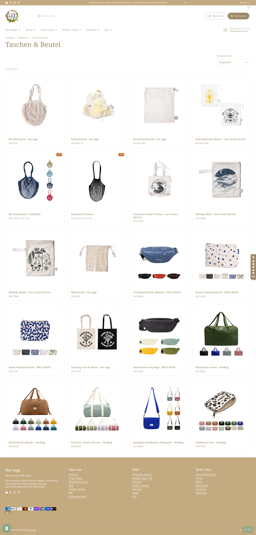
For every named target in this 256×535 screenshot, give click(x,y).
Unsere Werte (76, 478)
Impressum (201, 492)
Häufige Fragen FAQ (142, 478)
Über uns (73, 474)
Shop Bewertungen (78, 481)
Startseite (9, 37)
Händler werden (77, 489)
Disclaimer (201, 489)
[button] (238, 16)
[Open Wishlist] (248, 7)
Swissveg (136, 489)
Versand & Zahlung (141, 474)
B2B (71, 492)
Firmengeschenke (78, 496)
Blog (71, 485)
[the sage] (12, 16)
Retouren (137, 481)
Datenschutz (202, 485)
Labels (135, 492)
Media (199, 481)
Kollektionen (23, 37)
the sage (31, 529)
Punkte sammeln (140, 485)
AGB (134, 496)
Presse (199, 478)
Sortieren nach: (224, 55)
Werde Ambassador (206, 474)
